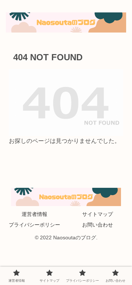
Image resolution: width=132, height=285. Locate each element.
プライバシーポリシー (34, 225)
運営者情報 (34, 214)
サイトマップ (97, 214)
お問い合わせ (97, 225)
